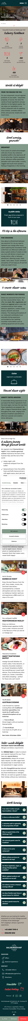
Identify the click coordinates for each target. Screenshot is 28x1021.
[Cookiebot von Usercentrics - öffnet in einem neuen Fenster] (19, 478)
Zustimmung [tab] (6, 483)
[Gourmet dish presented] (14, 357)
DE (12, 1012)
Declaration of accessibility (9, 1009)
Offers (7, 958)
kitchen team (8, 752)
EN (15, 1012)
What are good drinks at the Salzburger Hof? (10, 833)
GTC (5, 1007)
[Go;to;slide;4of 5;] (17, 204)
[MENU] (26, 3)
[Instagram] (20, 996)
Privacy (9, 1007)
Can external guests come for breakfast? (11, 841)
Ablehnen (14, 541)
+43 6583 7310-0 (11, 929)
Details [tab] (15, 483)
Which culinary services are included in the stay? (10, 858)
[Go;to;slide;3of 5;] (14, 204)
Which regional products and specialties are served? (11, 877)
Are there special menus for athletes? (10, 902)
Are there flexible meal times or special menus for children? (12, 894)
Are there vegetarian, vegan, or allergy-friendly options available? (11, 868)
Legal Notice (15, 1007)
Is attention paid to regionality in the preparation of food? (11, 825)
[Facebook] (13, 996)
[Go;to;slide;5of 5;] (20, 204)
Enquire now (9, 933)
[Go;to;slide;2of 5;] (10, 204)
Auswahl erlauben (14, 536)
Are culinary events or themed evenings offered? (11, 886)
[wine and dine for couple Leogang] (14, 789)
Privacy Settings (21, 1009)
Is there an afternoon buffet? (11, 817)
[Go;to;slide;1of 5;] (7, 204)
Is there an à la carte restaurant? (8, 850)
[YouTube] (16, 996)
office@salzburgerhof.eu (13, 973)
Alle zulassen (14, 531)
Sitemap (22, 1007)
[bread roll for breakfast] (14, 195)
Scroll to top (24, 1007)
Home (4, 23)
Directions (8, 977)
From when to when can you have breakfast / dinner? (10, 810)
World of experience (11, 962)
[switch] (24, 514)
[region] (14, 496)
